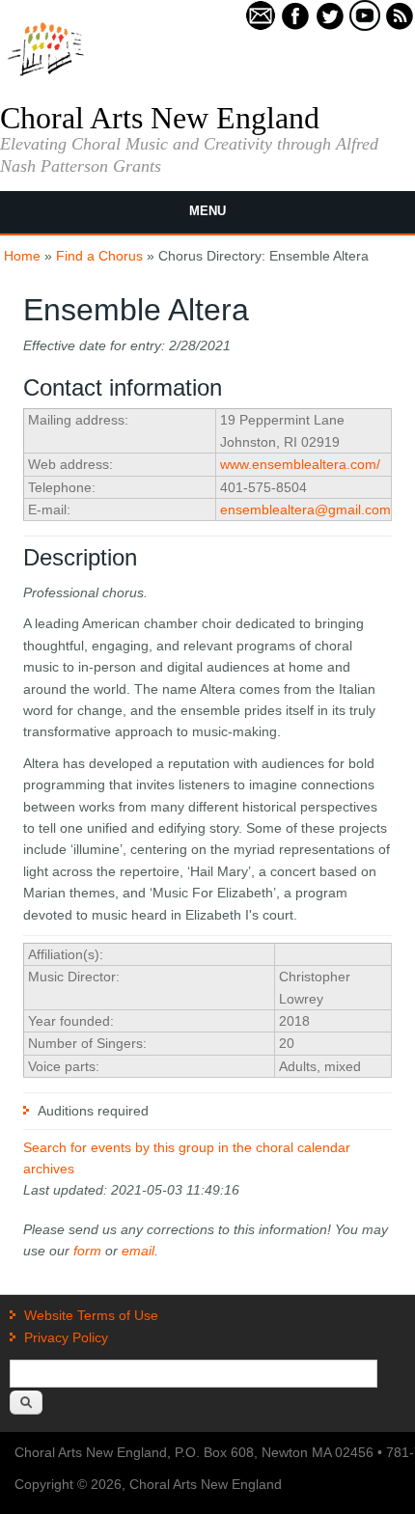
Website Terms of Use (91, 1315)
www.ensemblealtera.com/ (300, 464)
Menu (207, 211)
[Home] (46, 74)
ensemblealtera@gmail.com (305, 509)
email (138, 1250)
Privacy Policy (66, 1337)
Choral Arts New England (159, 117)
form (87, 1250)
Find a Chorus (99, 255)
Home (22, 255)
